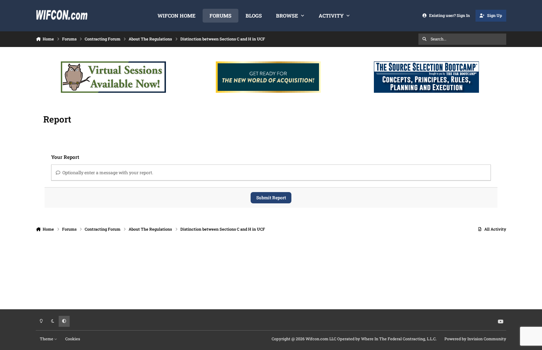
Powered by (475, 338)
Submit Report (271, 198)
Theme (47, 338)
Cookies (72, 338)
